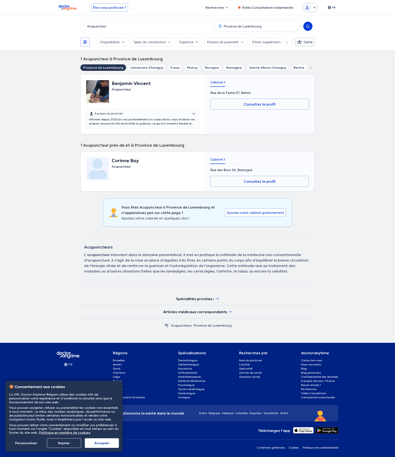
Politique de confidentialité (320, 447)
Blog (304, 368)
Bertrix (299, 68)
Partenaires (309, 389)
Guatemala (271, 413)
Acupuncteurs (181, 325)
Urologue (184, 397)
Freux (175, 68)
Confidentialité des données (319, 376)
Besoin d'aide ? (311, 385)
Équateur (255, 413)
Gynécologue (186, 393)
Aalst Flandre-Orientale (129, 397)
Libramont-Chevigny (147, 68)
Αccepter (101, 443)
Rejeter (64, 443)
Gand (116, 368)
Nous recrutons (311, 364)
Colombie (241, 413)
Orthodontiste (187, 372)
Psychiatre (185, 368)
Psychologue (186, 385)
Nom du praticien (250, 360)
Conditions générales (271, 447)
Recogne (212, 68)
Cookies (294, 447)
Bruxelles (119, 360)
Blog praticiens (311, 372)
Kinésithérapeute (189, 376)
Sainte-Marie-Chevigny (267, 68)
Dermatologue (187, 360)
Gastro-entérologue (191, 389)
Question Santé (249, 376)
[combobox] (147, 26)
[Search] (307, 26)
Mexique (227, 413)
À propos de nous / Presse (318, 381)
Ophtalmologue (188, 364)
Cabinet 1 (217, 82)
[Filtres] (85, 42)
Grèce (203, 413)
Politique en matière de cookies (64, 433)
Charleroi (119, 372)
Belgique (214, 413)
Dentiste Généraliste (191, 381)
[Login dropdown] (310, 7)
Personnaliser (26, 443)
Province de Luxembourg (103, 68)
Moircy (192, 68)
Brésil (284, 413)
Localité (244, 364)
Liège (116, 376)
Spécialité (245, 368)
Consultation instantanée (318, 397)
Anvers (117, 364)
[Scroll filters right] (284, 42)
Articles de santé (250, 372)
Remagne (234, 68)
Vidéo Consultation (313, 393)
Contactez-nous (311, 360)
